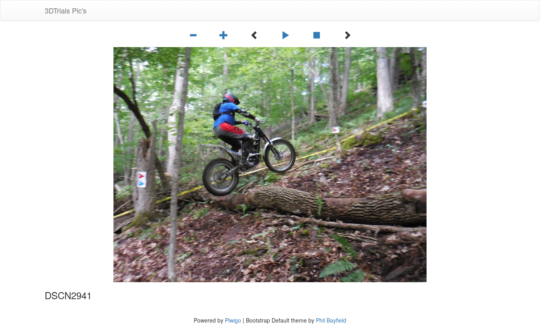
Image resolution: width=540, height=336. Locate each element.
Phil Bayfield (331, 320)
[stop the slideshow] (317, 34)
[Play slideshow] (286, 34)
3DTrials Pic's (66, 10)
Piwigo (233, 320)
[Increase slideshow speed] (225, 34)
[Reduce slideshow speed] (194, 34)
